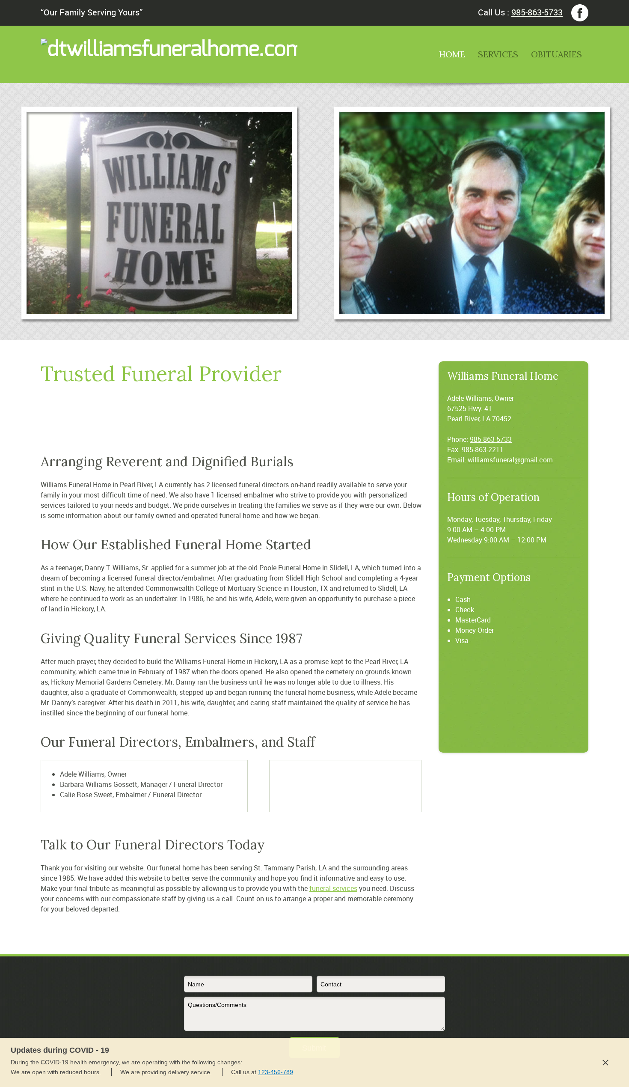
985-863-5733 (537, 12)
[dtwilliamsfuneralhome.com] (83, 54)
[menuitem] (452, 61)
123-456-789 (275, 1072)
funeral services (333, 888)
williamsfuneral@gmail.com (510, 460)
